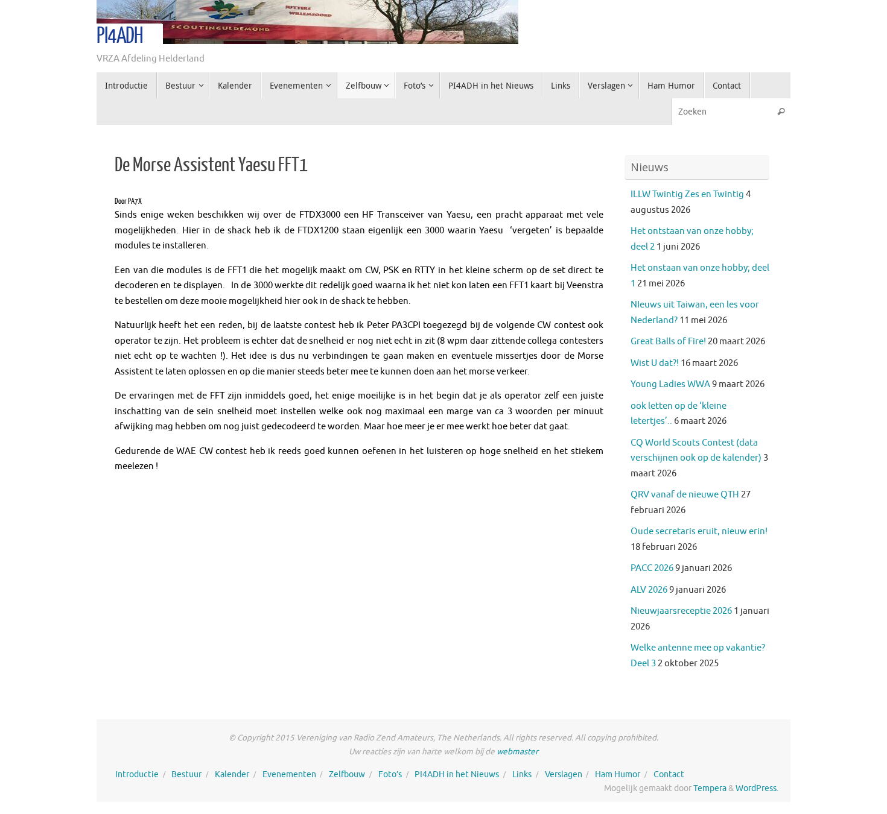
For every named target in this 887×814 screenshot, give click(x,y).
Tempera (709, 788)
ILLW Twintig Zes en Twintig (687, 194)
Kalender (232, 774)
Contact (668, 774)
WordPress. (757, 788)
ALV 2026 (649, 590)
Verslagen (563, 774)
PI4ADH (120, 36)
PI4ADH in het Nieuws (457, 774)
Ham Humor (617, 774)
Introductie (137, 774)
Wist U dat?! (655, 363)
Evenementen (289, 774)
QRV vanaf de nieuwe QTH (685, 494)
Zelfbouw (347, 774)
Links (522, 774)
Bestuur (186, 774)
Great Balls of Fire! (668, 341)
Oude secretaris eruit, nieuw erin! (699, 531)
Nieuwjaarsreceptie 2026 (681, 611)
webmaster (517, 751)
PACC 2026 (652, 568)
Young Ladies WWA (670, 384)
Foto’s (390, 774)
